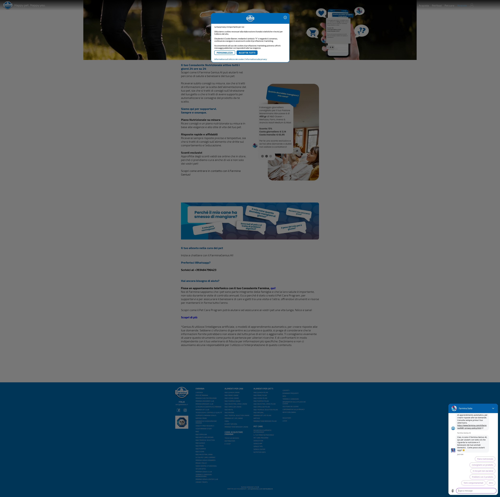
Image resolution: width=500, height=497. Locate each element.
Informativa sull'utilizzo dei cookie (229, 59)
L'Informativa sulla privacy (255, 59)
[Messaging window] (473, 449)
